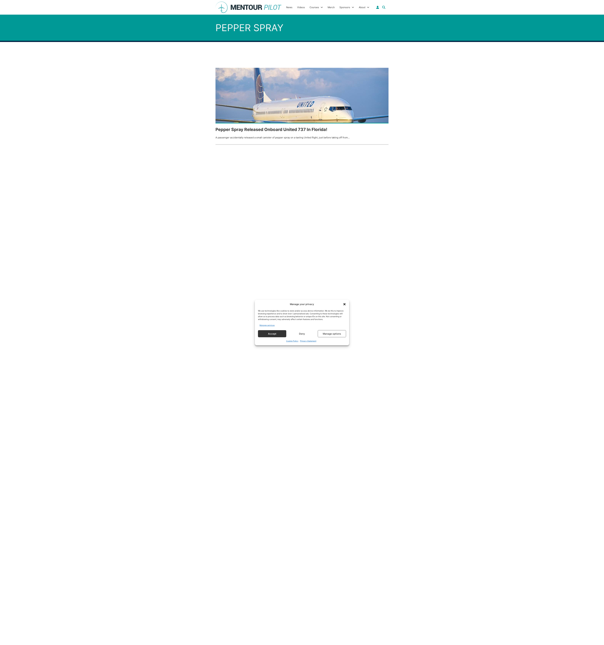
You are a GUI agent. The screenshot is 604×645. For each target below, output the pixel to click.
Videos (301, 7)
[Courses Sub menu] (322, 7)
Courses (314, 7)
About (362, 7)
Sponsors (344, 7)
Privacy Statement (308, 341)
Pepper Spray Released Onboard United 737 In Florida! (271, 129)
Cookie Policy (292, 341)
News (289, 7)
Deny (302, 333)
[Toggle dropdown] (377, 7)
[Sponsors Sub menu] (353, 7)
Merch (331, 7)
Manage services (267, 325)
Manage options (332, 333)
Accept (272, 333)
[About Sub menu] (368, 7)
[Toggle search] (384, 7)
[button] (344, 304)
